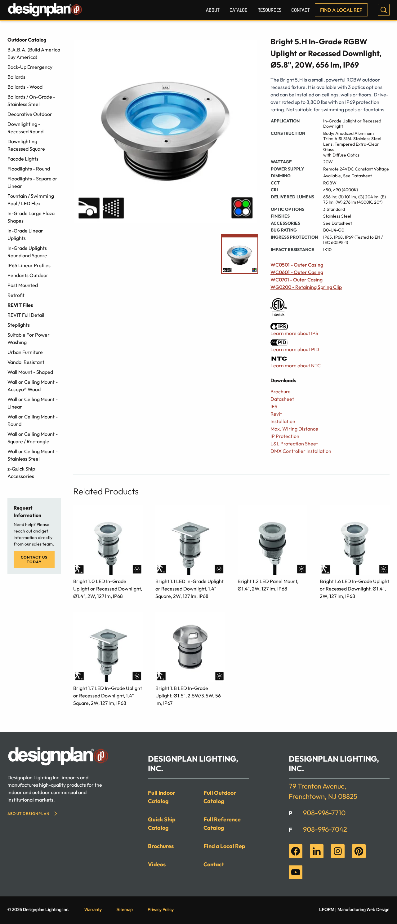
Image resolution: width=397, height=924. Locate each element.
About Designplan (28, 813)
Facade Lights (22, 159)
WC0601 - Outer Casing (296, 272)
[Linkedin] (316, 851)
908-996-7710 (324, 812)
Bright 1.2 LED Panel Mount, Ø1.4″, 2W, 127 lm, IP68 (268, 585)
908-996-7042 (325, 829)
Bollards (16, 77)
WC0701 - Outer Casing (296, 279)
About (213, 10)
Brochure (280, 391)
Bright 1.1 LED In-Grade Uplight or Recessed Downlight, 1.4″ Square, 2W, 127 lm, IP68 (189, 588)
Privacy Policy (161, 909)
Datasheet (282, 399)
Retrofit (16, 295)
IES (273, 406)
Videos (157, 864)
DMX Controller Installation (300, 451)
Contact (300, 10)
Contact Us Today (34, 559)
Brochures (161, 846)
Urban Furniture (25, 352)
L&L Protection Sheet (294, 443)
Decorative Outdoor (29, 114)
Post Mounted (22, 285)
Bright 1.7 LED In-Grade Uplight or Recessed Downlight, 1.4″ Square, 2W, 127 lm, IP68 (107, 695)
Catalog (239, 10)
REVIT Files (20, 305)
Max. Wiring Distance (294, 429)
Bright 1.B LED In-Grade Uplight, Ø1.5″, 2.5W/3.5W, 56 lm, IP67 (188, 695)
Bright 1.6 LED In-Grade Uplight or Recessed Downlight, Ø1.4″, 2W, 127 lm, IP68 (354, 588)
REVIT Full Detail (25, 315)
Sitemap (125, 909)
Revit (276, 414)
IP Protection (284, 436)
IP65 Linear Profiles (29, 265)
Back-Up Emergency (29, 67)
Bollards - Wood (24, 87)
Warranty (93, 909)
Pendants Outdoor (27, 275)
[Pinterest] (359, 851)
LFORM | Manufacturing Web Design (354, 909)
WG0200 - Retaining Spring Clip (306, 287)
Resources (269, 10)
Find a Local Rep (341, 10)
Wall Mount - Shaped (30, 372)
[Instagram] (338, 851)
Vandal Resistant (25, 362)
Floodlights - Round (28, 169)
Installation (282, 421)
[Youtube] (295, 872)
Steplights (18, 325)
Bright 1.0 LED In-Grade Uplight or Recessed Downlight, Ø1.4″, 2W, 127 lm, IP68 (107, 588)
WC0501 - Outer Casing (296, 265)
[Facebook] (295, 851)
